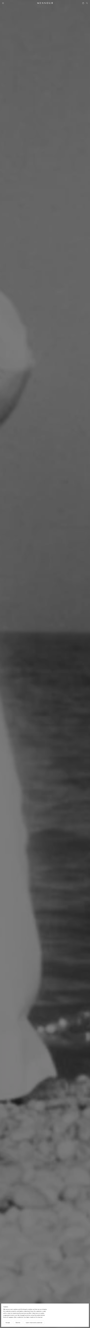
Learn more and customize (34, 1322)
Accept (8, 1322)
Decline (18, 1322)
